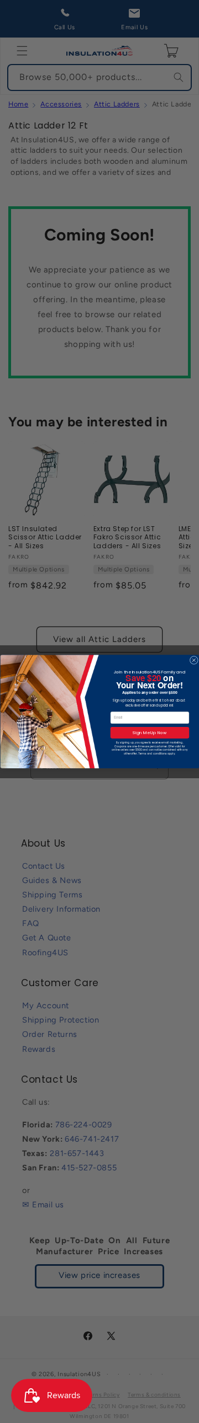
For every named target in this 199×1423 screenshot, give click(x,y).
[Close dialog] (193, 660)
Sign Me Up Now (149, 733)
